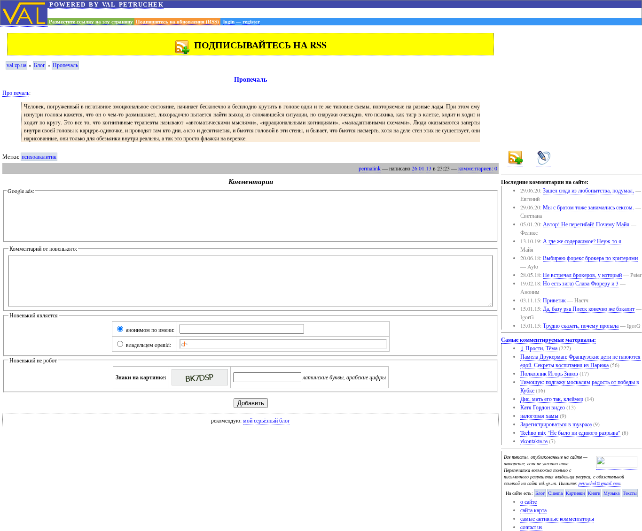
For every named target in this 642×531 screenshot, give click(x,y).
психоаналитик (39, 157)
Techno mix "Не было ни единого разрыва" (570, 432)
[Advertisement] (344, 12)
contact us (531, 527)
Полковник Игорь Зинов (549, 373)
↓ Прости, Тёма (538, 348)
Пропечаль (65, 65)
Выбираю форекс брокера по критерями (590, 258)
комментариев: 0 (477, 168)
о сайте (528, 501)
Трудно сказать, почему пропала (581, 325)
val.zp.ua (16, 65)
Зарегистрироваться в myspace (556, 424)
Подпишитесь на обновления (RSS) (177, 21)
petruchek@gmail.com (599, 483)
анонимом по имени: (149, 329)
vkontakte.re (534, 441)
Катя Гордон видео (542, 407)
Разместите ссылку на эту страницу (91, 21)
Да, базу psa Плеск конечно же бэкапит (588, 308)
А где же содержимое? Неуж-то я (582, 241)
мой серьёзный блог (266, 420)
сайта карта (533, 510)
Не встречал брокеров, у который (582, 274)
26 (414, 168)
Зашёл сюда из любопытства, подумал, (588, 190)
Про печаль (15, 92)
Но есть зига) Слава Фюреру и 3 (581, 283)
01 (421, 168)
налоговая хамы (539, 415)
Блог (39, 65)
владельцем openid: (148, 344)
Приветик (554, 300)
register (251, 21)
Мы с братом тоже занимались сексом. (588, 207)
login (229, 21)
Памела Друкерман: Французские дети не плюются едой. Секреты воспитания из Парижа (580, 361)
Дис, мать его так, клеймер (551, 398)
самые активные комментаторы (557, 518)
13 (428, 168)
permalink (370, 168)
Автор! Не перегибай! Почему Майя (586, 224)
